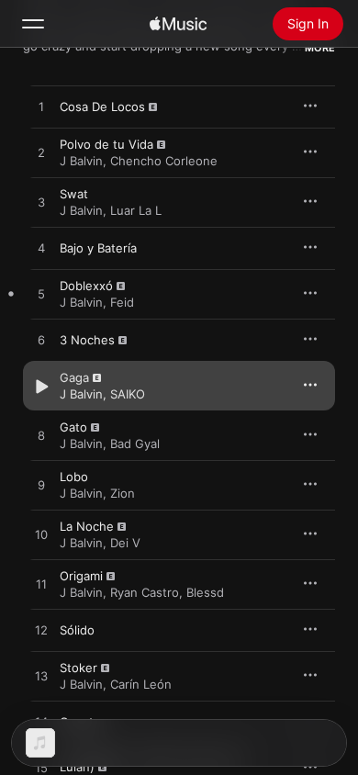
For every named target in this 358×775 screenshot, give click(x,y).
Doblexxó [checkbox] (86, 285)
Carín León (141, 684)
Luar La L (136, 210)
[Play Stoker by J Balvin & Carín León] (41, 676)
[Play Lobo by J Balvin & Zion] (41, 485)
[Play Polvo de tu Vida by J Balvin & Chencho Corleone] (41, 153)
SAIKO (127, 394)
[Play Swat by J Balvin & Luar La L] (41, 203)
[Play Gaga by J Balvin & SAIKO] (41, 386)
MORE (320, 47)
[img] (178, 24)
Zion (122, 493)
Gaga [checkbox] (74, 377)
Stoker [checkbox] (78, 667)
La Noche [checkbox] (87, 526)
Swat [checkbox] (74, 193)
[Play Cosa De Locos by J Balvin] (41, 107)
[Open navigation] (33, 24)
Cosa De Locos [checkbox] (102, 106)
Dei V (125, 542)
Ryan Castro (144, 592)
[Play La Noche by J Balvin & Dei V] (41, 535)
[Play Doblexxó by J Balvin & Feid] (41, 294)
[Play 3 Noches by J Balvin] (41, 340)
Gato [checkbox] (73, 427)
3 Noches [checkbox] (87, 339)
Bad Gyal (135, 443)
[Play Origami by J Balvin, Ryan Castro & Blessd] (41, 585)
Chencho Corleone (164, 160)
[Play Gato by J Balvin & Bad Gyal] (41, 436)
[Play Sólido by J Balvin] (41, 631)
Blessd (205, 592)
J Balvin (81, 160)
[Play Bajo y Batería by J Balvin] (41, 249)
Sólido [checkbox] (77, 630)
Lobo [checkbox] (74, 476)
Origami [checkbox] (81, 575)
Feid (122, 302)
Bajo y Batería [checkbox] (98, 248)
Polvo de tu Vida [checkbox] (106, 144)
